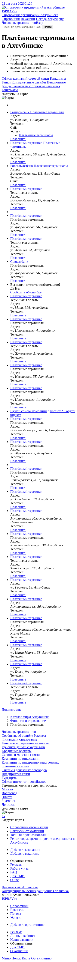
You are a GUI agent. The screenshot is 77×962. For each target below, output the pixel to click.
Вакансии (28, 19)
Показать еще (11, 709)
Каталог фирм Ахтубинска (29, 717)
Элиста (7, 797)
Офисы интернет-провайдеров (24, 781)
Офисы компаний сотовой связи (25, 78)
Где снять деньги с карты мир (23, 747)
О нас (14, 880)
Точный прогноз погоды (28, 835)
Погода (41, 19)
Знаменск (9, 801)
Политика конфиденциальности (20, 889)
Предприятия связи (16, 774)
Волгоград (9, 793)
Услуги (52, 19)
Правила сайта (12, 887)
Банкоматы (58, 78)
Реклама (40, 735)
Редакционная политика (51, 891)
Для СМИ (17, 876)
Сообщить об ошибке (17, 735)
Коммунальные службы (29, 82)
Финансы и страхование (28, 720)
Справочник (11, 19)
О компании (19, 951)
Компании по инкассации (21, 758)
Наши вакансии (21, 939)
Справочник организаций (29, 827)
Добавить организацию (19, 22)
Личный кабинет (22, 936)
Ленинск (8, 804)
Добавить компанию (25, 849)
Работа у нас (19, 868)
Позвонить (18, 139)
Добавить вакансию (24, 853)
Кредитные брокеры (16, 751)
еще (61, 19)
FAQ (13, 872)
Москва (7, 789)
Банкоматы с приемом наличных (36, 86)
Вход (39, 22)
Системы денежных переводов (24, 770)
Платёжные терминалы (36, 135)
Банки (6, 82)
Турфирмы (9, 778)
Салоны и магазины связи (21, 755)
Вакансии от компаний (27, 831)
